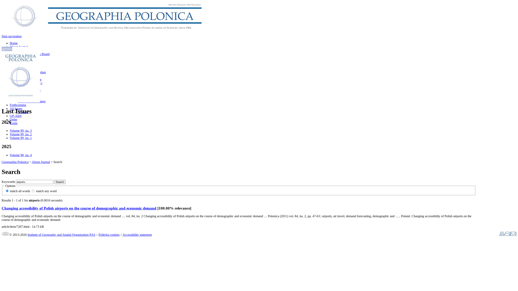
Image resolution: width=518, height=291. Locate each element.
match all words (20, 191)
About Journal (41, 162)
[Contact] (513, 234)
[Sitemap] (501, 234)
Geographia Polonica (15, 162)
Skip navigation (12, 36)
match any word (46, 191)
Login (13, 123)
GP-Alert (15, 116)
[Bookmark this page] (507, 234)
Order (13, 119)
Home (14, 43)
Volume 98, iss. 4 (21, 155)
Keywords (8, 181)
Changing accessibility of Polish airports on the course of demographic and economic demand (79, 208)
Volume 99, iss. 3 (21, 130)
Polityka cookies (109, 234)
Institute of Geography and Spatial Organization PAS (61, 234)
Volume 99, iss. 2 (21, 134)
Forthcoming (18, 105)
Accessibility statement (137, 234)
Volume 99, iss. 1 (21, 138)
